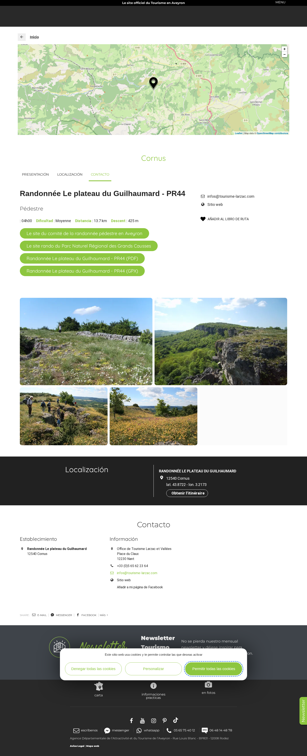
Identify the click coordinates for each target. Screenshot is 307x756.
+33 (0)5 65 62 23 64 (132, 566)
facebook (88, 615)
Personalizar (153, 669)
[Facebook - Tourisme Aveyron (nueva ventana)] (131, 720)
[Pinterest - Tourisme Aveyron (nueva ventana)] (164, 720)
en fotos (208, 692)
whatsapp (151, 730)
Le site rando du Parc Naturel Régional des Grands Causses (89, 246)
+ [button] (284, 49)
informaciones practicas (153, 695)
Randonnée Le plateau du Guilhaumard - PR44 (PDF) (82, 258)
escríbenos (89, 730)
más (103, 615)
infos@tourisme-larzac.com (230, 196)
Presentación (35, 174)
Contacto (100, 174)
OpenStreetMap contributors (272, 133)
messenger (63, 615)
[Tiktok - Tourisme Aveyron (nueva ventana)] (175, 720)
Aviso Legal (77, 746)
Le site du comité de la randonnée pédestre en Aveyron (84, 233)
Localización (69, 174)
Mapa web (92, 746)
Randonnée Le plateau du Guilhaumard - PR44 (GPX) (82, 271)
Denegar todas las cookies (93, 669)
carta (98, 695)
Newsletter (303, 710)
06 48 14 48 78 (220, 730)
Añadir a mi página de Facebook (140, 587)
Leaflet (238, 133)
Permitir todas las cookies (213, 669)
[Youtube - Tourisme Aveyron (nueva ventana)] (142, 720)
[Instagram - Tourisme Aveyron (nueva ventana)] (153, 720)
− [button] (284, 54)
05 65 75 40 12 (184, 730)
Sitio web (215, 204)
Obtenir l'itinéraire (187, 493)
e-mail (42, 615)
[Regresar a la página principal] (22, 37)
